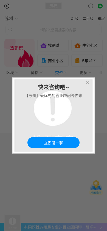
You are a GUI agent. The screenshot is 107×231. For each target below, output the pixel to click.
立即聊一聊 (53, 143)
